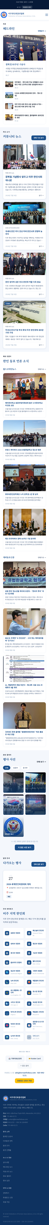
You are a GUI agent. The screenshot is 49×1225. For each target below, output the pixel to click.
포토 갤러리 (7, 1176)
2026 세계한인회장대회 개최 (18, 884)
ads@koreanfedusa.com (25, 1072)
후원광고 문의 (27, 7)
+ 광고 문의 (24, 1065)
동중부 (15, 768)
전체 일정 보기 (39, 864)
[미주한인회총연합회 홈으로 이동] (4, 14)
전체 (6, 768)
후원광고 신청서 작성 (24, 1081)
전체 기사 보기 (39, 138)
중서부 (25, 768)
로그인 (19, 7)
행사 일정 (6, 1180)
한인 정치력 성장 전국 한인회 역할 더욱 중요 (23, 282)
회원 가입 (6, 1202)
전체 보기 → (41, 761)
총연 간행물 (7, 1150)
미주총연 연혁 (8, 1141)
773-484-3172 (11, 1116)
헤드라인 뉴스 (8, 1167)
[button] (13, 782)
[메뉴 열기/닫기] (46, 14)
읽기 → (41, 195)
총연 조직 (6, 1145)
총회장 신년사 (8, 1136)
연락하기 (6, 1193)
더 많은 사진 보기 (24, 847)
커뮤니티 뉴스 (8, 1171)
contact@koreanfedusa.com (18, 1119)
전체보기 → (42, 31)
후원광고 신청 (8, 1197)
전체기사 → (42, 369)
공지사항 (6, 1162)
